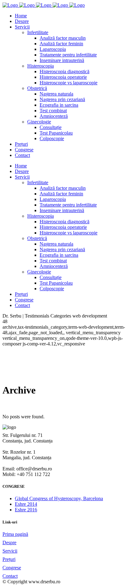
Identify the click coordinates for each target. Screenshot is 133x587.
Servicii (9, 551)
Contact (10, 576)
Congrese (11, 567)
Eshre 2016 (26, 509)
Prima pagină (15, 534)
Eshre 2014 (26, 504)
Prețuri (8, 559)
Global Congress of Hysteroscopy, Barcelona (59, 498)
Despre (9, 542)
